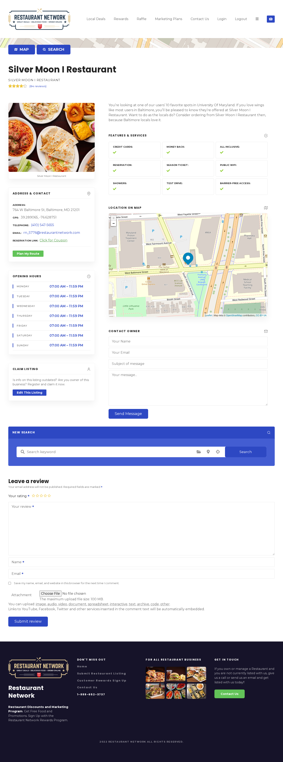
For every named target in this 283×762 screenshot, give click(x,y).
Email (15, 574)
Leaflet (208, 315)
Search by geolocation (218, 451)
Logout (241, 19)
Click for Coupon (53, 240)
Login (221, 19)
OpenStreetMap (234, 315)
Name (15, 562)
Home (82, 666)
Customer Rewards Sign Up (102, 680)
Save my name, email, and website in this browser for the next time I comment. (66, 583)
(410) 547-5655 (42, 225)
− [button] (113, 223)
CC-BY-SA (261, 315)
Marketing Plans (168, 19)
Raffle (141, 19)
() (37, 86)
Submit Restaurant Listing (101, 673)
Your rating (18, 496)
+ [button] (113, 218)
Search (245, 452)
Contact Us (200, 19)
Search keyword (22, 451)
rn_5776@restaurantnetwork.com (51, 233)
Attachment (21, 595)
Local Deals (96, 19)
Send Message (128, 413)
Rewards (121, 19)
